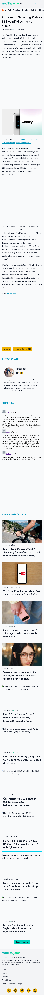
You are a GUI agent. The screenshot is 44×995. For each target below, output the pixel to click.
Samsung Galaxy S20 (22, 349)
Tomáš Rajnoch (7, 30)
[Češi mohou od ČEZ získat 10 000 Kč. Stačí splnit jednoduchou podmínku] (22, 781)
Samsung (6, 349)
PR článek (6, 545)
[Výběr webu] (21, 3)
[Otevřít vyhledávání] (36, 3)
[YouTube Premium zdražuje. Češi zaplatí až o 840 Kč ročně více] (22, 573)
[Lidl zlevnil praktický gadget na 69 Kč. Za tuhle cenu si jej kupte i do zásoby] (22, 739)
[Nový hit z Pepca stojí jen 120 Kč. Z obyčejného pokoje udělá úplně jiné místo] (22, 823)
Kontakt (5, 976)
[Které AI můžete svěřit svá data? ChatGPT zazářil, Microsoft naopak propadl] (22, 696)
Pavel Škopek (7, 837)
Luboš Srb (6, 795)
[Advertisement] (22, 84)
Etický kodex (7, 980)
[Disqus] (22, 434)
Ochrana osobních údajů (12, 984)
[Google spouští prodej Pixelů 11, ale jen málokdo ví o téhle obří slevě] (22, 612)
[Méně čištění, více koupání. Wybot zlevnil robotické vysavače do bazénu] (22, 907)
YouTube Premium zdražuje (16, 10)
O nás (4, 969)
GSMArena (11, 293)
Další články (22, 942)
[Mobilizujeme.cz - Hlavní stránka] (10, 3)
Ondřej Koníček (8, 710)
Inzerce (5, 973)
